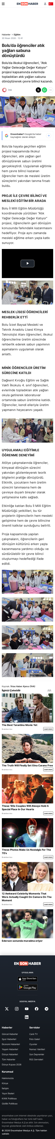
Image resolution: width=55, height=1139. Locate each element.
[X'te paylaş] (38, 90)
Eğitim (17, 34)
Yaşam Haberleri (10, 1049)
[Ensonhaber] (27, 3)
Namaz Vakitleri (37, 1049)
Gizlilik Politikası (9, 1103)
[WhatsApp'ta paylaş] (44, 90)
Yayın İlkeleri (8, 1093)
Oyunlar (33, 1044)
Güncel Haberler (10, 1034)
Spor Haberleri (9, 1039)
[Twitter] (6, 1008)
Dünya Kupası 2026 (11, 1064)
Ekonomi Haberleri (11, 1044)
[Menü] (3, 3)
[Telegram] (46, 1008)
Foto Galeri (34, 1039)
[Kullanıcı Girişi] (45, 4)
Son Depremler (36, 1054)
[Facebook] (36, 1008)
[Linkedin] (26, 1017)
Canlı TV (33, 1034)
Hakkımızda (8, 1078)
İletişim (5, 1088)
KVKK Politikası (9, 1098)
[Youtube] (26, 1008)
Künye (5, 1083)
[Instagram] (16, 1008)
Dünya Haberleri (10, 1054)
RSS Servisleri (36, 1059)
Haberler (6, 34)
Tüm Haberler (8, 1059)
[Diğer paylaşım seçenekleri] (50, 90)
